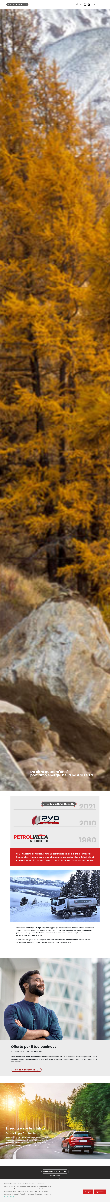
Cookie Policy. (9, 1197)
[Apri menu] (102, 4)
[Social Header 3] (85, 5)
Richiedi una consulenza (26, 1070)
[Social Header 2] (81, 4)
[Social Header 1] (77, 5)
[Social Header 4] (89, 5)
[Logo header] (17, 5)
